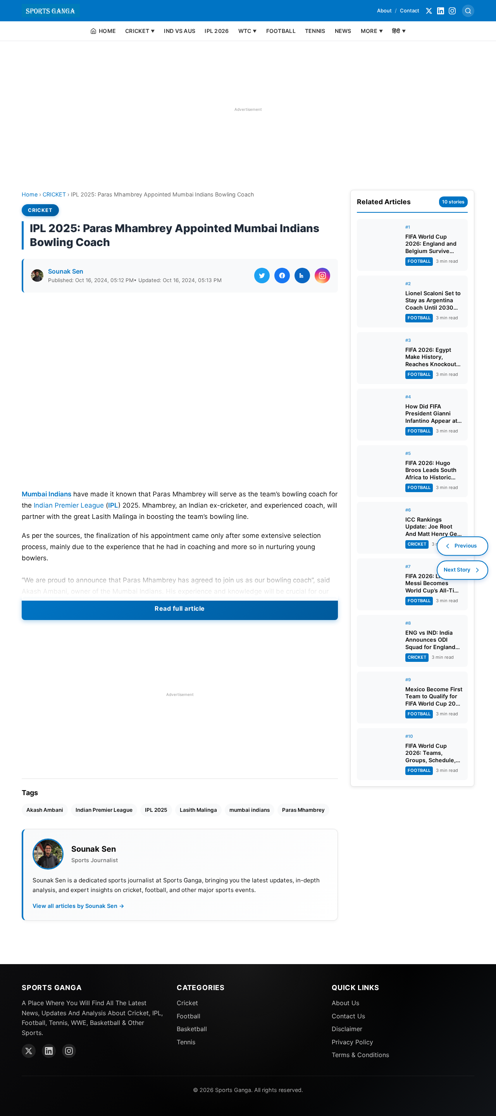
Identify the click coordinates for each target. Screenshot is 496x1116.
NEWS (343, 31)
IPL (113, 505)
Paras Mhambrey (303, 810)
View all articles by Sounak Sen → (78, 905)
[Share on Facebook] (282, 275)
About (384, 10)
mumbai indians (249, 810)
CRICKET (54, 194)
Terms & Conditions (360, 1055)
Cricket (187, 1003)
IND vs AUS (179, 31)
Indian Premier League (69, 505)
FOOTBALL (281, 31)
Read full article (180, 608)
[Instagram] (452, 10)
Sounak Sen (65, 271)
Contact (409, 10)
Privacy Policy (352, 1042)
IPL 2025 (156, 810)
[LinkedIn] (440, 10)
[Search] (468, 11)
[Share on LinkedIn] (302, 275)
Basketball (192, 1029)
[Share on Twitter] (262, 275)
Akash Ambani (44, 810)
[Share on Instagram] (322, 275)
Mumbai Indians (46, 494)
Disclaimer (347, 1029)
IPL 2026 (217, 31)
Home (30, 194)
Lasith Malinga (198, 810)
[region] (248, 109)
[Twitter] (428, 10)
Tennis (186, 1042)
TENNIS (315, 31)
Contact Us (348, 1016)
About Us (345, 1003)
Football (188, 1016)
